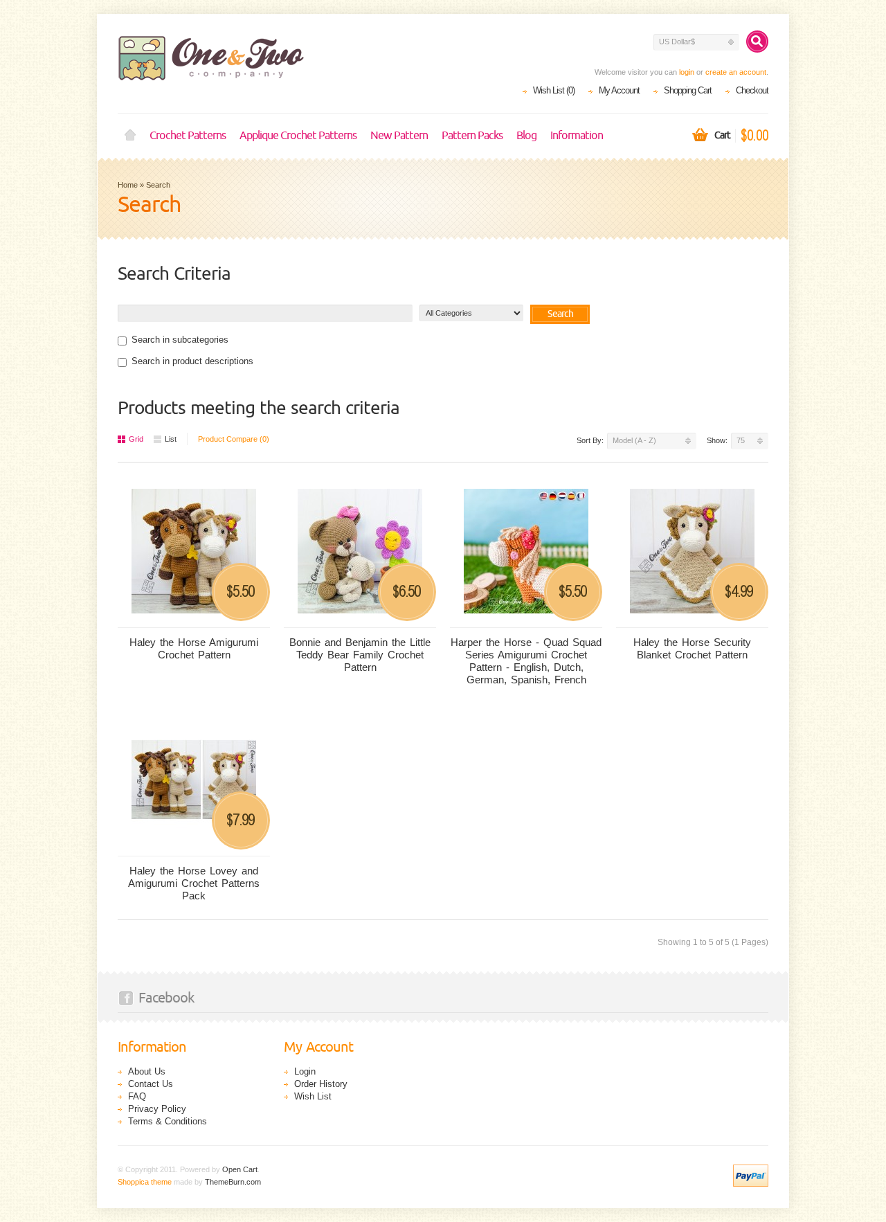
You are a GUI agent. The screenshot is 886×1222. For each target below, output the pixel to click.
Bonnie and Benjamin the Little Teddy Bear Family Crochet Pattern (360, 654)
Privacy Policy (157, 1109)
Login (305, 1071)
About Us (146, 1071)
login (686, 72)
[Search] (757, 41)
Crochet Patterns (188, 136)
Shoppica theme (145, 1182)
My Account (619, 90)
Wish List (313, 1096)
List (171, 439)
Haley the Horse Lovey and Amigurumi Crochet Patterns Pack (194, 883)
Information (576, 136)
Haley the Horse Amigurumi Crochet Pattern (193, 648)
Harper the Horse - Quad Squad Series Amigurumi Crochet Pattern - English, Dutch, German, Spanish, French (526, 660)
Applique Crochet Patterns (297, 136)
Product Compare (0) (233, 439)
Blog (526, 136)
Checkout (752, 90)
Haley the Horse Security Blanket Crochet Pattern (692, 648)
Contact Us (150, 1084)
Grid (136, 439)
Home (130, 136)
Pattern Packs (472, 136)
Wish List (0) (554, 90)
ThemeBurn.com (233, 1182)
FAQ (137, 1096)
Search (158, 185)
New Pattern (399, 136)
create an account (735, 72)
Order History (320, 1084)
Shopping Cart (688, 90)
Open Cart (239, 1169)
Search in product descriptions (192, 361)
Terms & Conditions (167, 1121)
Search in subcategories (180, 339)
